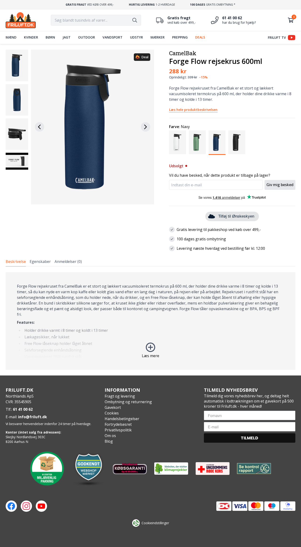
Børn (50, 37)
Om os (110, 435)
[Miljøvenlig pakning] (47, 468)
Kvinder (31, 37)
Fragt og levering (120, 396)
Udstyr (136, 37)
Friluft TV (277, 37)
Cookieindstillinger (155, 523)
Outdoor (86, 37)
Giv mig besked (279, 184)
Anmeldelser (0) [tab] (68, 261)
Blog (109, 441)
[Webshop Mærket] (88, 468)
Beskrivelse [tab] (16, 261)
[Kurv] (290, 20)
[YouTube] (41, 506)
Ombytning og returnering (128, 401)
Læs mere (150, 355)
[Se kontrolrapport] (254, 468)
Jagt (67, 37)
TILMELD (249, 438)
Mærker (157, 37)
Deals (200, 37)
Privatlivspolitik (118, 430)
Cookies (112, 413)
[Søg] (135, 20)
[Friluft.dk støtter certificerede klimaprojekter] (171, 468)
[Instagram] (26, 506)
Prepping (180, 37)
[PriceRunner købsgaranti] (130, 468)
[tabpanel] (150, 321)
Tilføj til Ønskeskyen (236, 216)
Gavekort (113, 407)
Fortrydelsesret (118, 424)
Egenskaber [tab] (40, 261)
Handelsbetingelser (122, 418)
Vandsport (113, 37)
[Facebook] (11, 506)
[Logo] (21, 20)
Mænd (11, 37)
